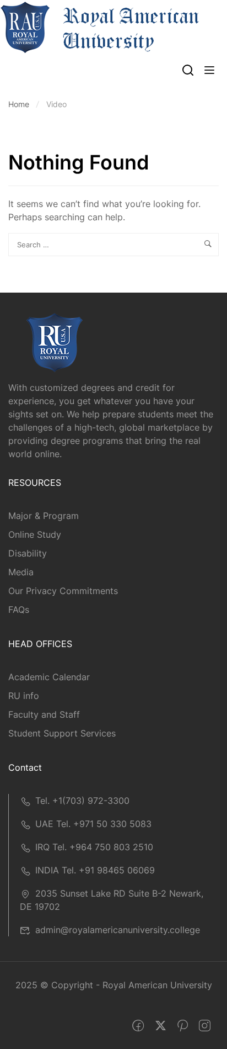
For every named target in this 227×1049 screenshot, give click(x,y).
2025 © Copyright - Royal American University (113, 984)
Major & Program (43, 515)
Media (21, 572)
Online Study (34, 534)
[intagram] (204, 1025)
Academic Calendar (49, 676)
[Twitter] (160, 1025)
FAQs (18, 609)
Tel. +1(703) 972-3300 (82, 800)
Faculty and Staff (44, 714)
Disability (27, 553)
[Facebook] (138, 1025)
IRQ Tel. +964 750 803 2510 (94, 846)
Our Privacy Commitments (63, 590)
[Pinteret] (182, 1025)
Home (18, 104)
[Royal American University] (100, 26)
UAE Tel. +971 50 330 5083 (93, 823)
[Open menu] (211, 71)
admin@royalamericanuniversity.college (117, 929)
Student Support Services (62, 733)
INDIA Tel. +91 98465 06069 (95, 870)
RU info (23, 695)
